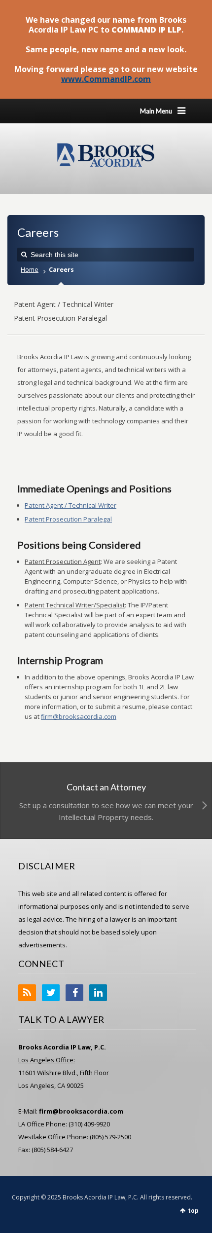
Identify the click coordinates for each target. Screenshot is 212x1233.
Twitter (51, 992)
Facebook (74, 992)
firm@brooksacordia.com (78, 716)
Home (29, 269)
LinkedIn (98, 992)
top (193, 1210)
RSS (27, 992)
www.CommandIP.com (106, 79)
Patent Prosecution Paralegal (60, 318)
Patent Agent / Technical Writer (63, 304)
